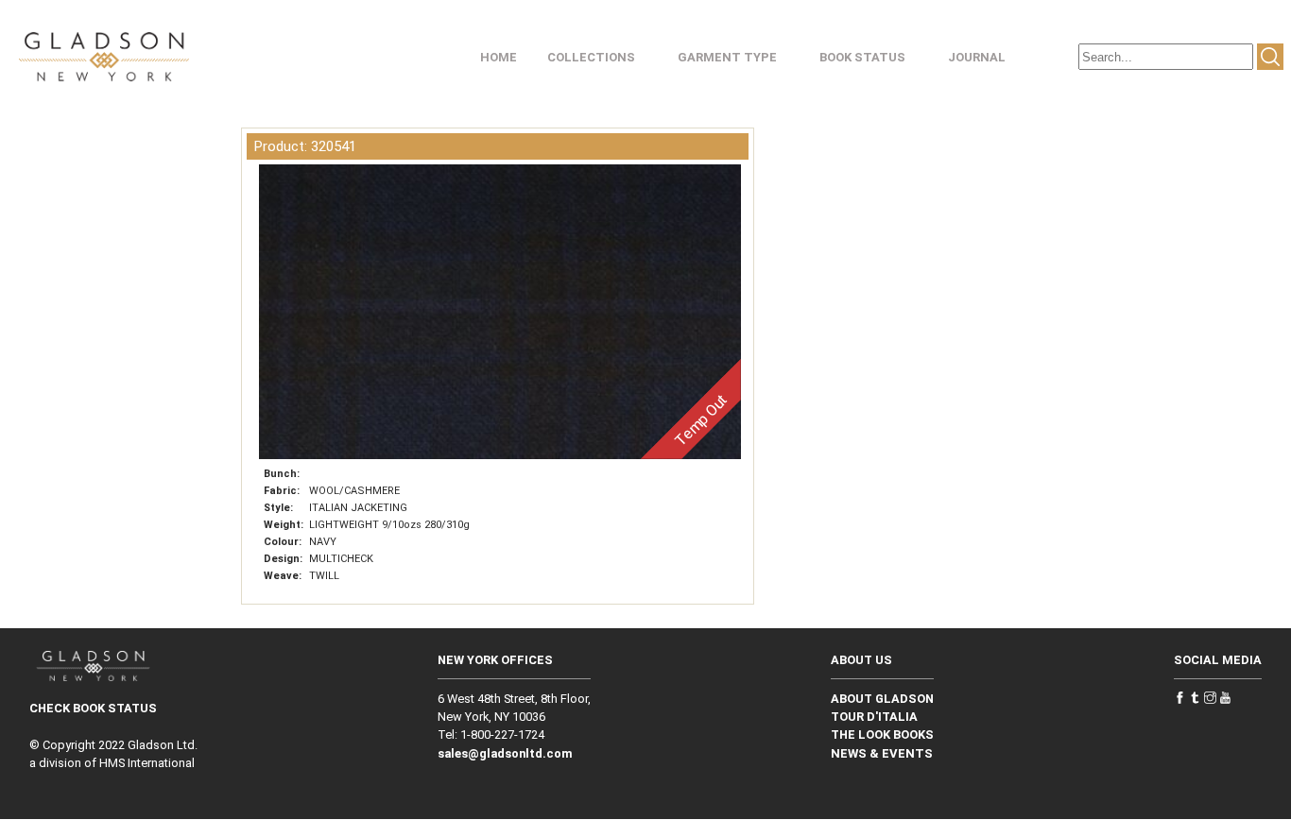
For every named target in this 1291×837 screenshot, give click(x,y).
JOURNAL (977, 57)
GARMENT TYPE (727, 57)
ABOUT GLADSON (882, 699)
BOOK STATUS (862, 57)
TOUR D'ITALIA (874, 716)
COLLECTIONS (591, 57)
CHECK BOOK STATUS (93, 708)
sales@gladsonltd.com (505, 753)
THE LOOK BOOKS (882, 734)
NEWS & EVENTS (882, 753)
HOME (498, 57)
